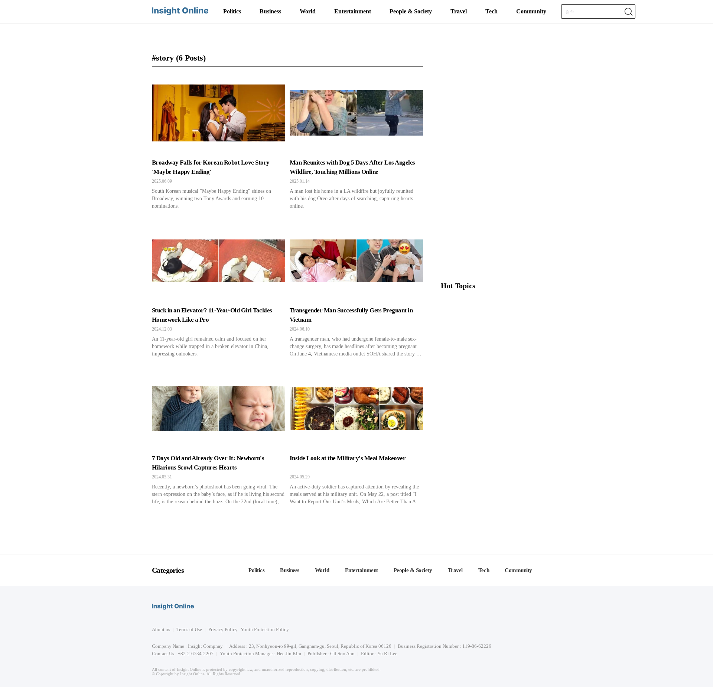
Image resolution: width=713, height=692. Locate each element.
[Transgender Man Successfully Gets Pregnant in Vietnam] (356, 290)
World (308, 11)
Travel (458, 11)
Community (531, 11)
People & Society (411, 11)
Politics (232, 11)
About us (161, 629)
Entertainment (352, 11)
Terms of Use (189, 629)
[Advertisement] (501, 223)
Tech (491, 11)
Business (270, 11)
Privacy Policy (223, 629)
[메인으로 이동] (180, 14)
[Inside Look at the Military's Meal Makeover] (356, 438)
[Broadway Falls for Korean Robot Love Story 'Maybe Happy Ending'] (218, 142)
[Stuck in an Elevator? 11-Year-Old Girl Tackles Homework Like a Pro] (218, 290)
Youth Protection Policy (265, 629)
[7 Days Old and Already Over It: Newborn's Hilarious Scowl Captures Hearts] (218, 438)
